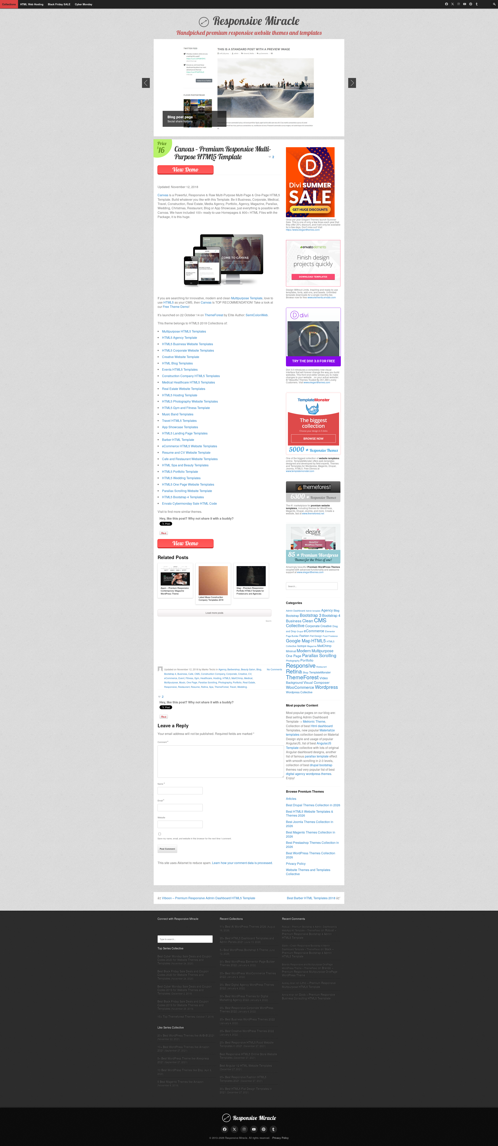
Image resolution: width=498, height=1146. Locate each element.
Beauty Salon (248, 669)
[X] (452, 4)
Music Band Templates (177, 414)
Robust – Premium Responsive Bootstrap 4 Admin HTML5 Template (309, 933)
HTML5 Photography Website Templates (190, 401)
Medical (248, 678)
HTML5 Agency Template (179, 337)
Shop (305, 672)
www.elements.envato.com (322, 297)
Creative (242, 673)
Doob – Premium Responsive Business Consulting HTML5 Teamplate (308, 996)
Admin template (313, 610)
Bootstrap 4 (170, 673)
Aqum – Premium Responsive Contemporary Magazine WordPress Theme (175, 591)
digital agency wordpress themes (308, 773)
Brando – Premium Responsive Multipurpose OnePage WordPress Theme (310, 971)
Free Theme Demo (176, 306)
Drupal (300, 631)
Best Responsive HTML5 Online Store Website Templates (248, 1055)
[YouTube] (464, 4)
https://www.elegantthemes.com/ (303, 229)
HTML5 (168, 302)
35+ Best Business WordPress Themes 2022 (247, 1019)
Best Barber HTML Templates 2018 (311, 898)
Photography (225, 682)
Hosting (217, 678)
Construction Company (213, 673)
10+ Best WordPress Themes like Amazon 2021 (184, 1048)
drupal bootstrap (321, 765)
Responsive (170, 686)
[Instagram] (458, 4)
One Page (192, 682)
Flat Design (316, 635)
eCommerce (170, 678)
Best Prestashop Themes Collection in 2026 (312, 844)
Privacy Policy (296, 863)
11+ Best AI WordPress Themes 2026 (243, 926)
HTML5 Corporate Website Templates (188, 350)
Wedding (242, 686)
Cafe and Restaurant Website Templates (190, 459)
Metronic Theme (314, 721)
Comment (163, 742)
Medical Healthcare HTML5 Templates (188, 382)
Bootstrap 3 (310, 615)
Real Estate (249, 682)
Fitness (189, 678)
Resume (195, 686)
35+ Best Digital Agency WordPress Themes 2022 (247, 986)
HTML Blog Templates (177, 363)
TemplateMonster (320, 672)
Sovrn (268, 620)
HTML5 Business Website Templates (187, 344)
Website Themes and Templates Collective (308, 872)
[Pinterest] (470, 4)
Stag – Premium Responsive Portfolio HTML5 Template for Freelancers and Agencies (250, 591)
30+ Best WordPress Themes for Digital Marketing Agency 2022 (244, 998)
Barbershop (233, 669)
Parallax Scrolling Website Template (187, 491)
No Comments (274, 669)
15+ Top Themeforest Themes (176, 1016)
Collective (295, 625)
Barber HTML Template (178, 439)
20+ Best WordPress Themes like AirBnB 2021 (186, 1035)
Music (182, 682)
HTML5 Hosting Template (179, 395)
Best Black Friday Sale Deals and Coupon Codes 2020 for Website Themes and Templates (183, 974)
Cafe (190, 673)
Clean (307, 620)
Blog (258, 669)
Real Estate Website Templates (183, 388)
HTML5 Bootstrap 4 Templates (183, 497)
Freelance (333, 635)
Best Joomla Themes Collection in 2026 (309, 823)
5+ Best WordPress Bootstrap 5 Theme (244, 950)
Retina (204, 686)
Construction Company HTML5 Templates (191, 376)
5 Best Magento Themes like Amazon (181, 1082)
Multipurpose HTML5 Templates (184, 331)
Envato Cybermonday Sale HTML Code (189, 503)
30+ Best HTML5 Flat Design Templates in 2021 (246, 1090)
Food (325, 635)
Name (161, 783)
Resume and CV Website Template (186, 452)
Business (182, 673)
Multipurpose (171, 682)
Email (161, 800)
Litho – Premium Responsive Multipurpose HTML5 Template (309, 984)
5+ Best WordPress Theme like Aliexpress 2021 (183, 1060)
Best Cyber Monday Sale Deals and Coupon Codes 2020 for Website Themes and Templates (185, 959)
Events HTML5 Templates (180, 369)
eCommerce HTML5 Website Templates (189, 446)
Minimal (291, 651)
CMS (197, 673)
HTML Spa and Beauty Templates (185, 465)
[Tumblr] (476, 4)
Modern (304, 650)
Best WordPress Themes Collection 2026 (310, 855)
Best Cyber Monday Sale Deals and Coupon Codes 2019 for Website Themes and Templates (185, 989)
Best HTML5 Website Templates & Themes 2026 (309, 813)
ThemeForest (214, 315)
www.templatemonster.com (300, 471)
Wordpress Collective (299, 692)
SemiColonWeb (257, 315)
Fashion (304, 636)
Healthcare (206, 678)
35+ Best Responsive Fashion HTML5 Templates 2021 (243, 1078)
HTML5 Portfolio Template (180, 471)
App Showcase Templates (180, 427)
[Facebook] (446, 4)
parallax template (317, 756)
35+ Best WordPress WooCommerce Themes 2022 (248, 975)
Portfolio (237, 682)
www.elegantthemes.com (317, 382)
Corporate (231, 673)
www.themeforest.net (313, 513)
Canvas (163, 195)
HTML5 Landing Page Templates (185, 433)
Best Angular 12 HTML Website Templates (246, 1065)
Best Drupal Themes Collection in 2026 (313, 805)
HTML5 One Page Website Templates (188, 484)
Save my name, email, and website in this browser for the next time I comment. (194, 838)
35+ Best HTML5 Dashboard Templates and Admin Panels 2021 (247, 940)
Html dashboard (322, 726)
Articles (291, 798)
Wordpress (326, 686)
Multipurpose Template (246, 298)
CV (249, 673)
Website (161, 817)
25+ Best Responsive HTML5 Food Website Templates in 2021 (247, 1044)
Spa (211, 686)
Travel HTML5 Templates (179, 420)
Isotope (301, 646)
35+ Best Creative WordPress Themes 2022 (247, 1031)
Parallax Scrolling (207, 682)
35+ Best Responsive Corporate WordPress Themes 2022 (247, 1009)
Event (181, 678)
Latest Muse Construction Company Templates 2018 (211, 598)
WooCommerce (300, 687)
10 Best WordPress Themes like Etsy (180, 1070)
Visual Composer (316, 682)
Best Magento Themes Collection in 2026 (310, 834)
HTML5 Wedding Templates (181, 478)
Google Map (298, 640)
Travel (233, 686)
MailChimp (237, 678)
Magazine (312, 646)
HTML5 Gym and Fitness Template (186, 407)
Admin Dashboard (295, 610)
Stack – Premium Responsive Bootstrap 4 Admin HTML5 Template (308, 952)
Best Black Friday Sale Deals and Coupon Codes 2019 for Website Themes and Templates (183, 1004)
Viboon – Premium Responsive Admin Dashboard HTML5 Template (208, 898)
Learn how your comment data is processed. (242, 863)
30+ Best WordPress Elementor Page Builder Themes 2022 (247, 963)
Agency (222, 669)
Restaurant (184, 686)
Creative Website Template (180, 357)
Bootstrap (292, 615)
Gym (196, 678)
